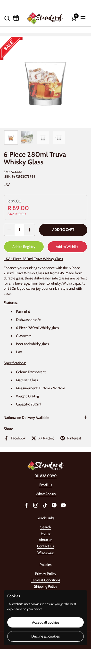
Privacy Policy (45, 574)
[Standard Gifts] (45, 18)
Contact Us (45, 546)
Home (45, 533)
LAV (7, 184)
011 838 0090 (45, 476)
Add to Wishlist (67, 247)
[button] (7, 18)
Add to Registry (23, 247)
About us (45, 540)
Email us (45, 485)
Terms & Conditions (45, 580)
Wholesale (45, 552)
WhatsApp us (46, 494)
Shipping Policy (45, 586)
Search (45, 527)
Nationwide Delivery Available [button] (26, 417)
